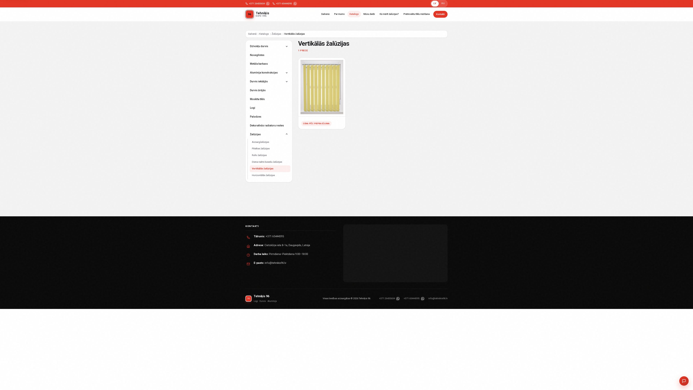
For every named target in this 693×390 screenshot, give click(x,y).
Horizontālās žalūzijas (263, 175)
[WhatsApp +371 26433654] (268, 3)
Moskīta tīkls (257, 99)
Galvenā (325, 14)
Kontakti (440, 14)
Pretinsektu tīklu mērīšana (417, 14)
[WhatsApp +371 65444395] (295, 3)
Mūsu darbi (369, 14)
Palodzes (255, 116)
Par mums (339, 14)
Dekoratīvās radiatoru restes (267, 125)
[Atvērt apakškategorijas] (287, 46)
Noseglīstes (257, 55)
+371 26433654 (257, 3)
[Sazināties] (684, 381)
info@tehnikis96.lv (275, 263)
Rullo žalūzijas (259, 155)
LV (434, 3)
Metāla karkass (259, 63)
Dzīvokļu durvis (259, 46)
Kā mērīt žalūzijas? (389, 14)
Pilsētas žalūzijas (261, 148)
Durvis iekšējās (259, 81)
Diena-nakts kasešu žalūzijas (267, 162)
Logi (252, 107)
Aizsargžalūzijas (260, 142)
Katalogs (354, 14)
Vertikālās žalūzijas (262, 168)
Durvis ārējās (258, 90)
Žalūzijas (276, 33)
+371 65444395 (284, 3)
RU (442, 3)
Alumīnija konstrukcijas (264, 72)
